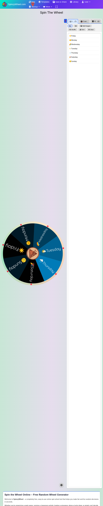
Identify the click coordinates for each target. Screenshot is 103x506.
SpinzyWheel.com (17, 4)
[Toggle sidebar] (65, 21)
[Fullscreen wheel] (56, 7)
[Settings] (61, 485)
